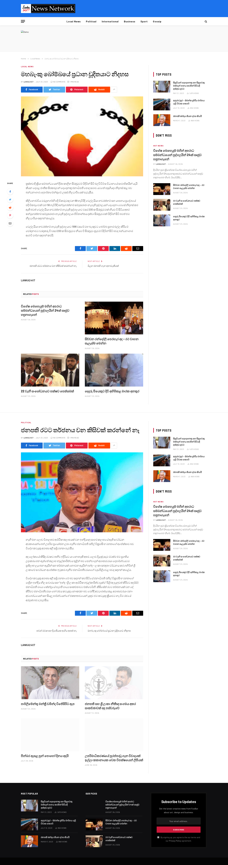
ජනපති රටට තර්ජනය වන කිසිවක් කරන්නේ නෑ (53, 265)
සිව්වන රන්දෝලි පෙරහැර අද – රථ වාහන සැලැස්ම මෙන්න (112, 341)
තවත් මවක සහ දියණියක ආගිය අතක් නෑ (56, 630)
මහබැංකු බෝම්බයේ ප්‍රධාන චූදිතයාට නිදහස (109, 630)
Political (91, 21)
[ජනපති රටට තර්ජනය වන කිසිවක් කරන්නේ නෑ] (82, 492)
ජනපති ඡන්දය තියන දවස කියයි (187, 116)
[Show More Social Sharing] (114, 90)
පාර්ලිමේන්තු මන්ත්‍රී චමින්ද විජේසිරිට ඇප (48, 704)
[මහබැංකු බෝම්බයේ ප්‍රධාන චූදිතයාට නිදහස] (82, 136)
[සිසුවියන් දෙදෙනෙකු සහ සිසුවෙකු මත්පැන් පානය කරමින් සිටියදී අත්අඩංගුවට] (161, 87)
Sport (144, 21)
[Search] (205, 21)
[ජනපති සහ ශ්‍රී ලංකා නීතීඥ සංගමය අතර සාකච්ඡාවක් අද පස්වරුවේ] (114, 682)
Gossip (157, 21)
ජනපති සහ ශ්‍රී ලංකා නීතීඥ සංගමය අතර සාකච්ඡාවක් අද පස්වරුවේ (110, 706)
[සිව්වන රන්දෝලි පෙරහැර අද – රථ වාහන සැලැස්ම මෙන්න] (114, 318)
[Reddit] (10, 207)
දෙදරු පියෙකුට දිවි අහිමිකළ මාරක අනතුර (112, 391)
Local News (74, 21)
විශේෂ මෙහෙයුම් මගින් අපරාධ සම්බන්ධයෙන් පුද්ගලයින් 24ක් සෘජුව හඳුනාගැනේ (45, 310)
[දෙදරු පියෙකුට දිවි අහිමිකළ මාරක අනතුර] (114, 370)
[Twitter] (10, 199)
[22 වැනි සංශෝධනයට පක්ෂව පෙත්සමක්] (50, 370)
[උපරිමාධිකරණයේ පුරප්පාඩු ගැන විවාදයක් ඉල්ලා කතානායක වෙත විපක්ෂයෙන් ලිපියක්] (114, 734)
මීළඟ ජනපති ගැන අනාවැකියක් (103, 265)
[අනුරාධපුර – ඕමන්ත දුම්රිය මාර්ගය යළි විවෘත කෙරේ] (161, 104)
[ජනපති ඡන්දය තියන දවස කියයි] (161, 120)
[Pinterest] (10, 215)
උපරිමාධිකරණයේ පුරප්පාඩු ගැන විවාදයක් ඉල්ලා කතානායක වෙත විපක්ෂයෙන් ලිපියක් (114, 758)
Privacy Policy (175, 841)
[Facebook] (10, 191)
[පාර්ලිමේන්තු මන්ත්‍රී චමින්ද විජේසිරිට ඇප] (50, 682)
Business (129, 21)
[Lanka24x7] (48, 8)
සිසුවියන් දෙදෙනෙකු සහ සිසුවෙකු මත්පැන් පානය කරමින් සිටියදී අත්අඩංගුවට (189, 85)
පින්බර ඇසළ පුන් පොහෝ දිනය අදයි (45, 756)
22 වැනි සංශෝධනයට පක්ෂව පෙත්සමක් (47, 391)
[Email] (10, 223)
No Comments (59, 82)
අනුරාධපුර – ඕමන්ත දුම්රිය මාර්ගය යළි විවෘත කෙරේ (189, 102)
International (110, 21)
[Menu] (23, 21)
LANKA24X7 (28, 82)
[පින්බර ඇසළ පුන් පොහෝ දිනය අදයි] (50, 734)
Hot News (158, 146)
